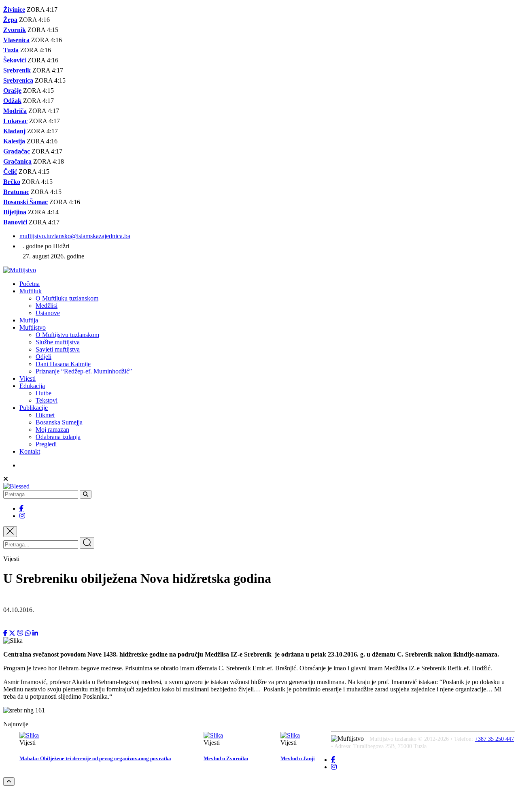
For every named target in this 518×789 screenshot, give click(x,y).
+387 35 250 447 (494, 739)
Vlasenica (16, 39)
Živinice (14, 9)
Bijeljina (14, 212)
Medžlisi (46, 305)
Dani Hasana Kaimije (63, 363)
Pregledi (46, 444)
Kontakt (29, 451)
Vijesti (27, 378)
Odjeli (43, 356)
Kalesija (14, 141)
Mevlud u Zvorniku (226, 758)
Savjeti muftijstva (58, 349)
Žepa (10, 19)
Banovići (15, 222)
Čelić (10, 171)
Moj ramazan (52, 429)
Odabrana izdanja (58, 436)
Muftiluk (30, 291)
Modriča (15, 110)
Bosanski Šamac (25, 201)
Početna (29, 283)
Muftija (28, 320)
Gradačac (16, 151)
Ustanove (48, 312)
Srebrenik (17, 70)
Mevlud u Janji (297, 758)
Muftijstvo (32, 327)
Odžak (12, 100)
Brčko (11, 181)
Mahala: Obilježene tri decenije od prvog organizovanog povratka (95, 758)
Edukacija (32, 385)
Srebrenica (18, 80)
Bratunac (16, 191)
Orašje (12, 90)
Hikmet (45, 415)
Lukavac (15, 120)
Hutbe (43, 393)
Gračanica (17, 161)
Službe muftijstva (58, 342)
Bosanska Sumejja (59, 422)
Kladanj (14, 131)
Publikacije (33, 407)
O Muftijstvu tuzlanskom (67, 334)
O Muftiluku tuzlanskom (67, 298)
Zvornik (14, 29)
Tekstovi (46, 400)
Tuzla (11, 50)
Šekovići (14, 60)
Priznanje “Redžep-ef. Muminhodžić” (84, 371)
